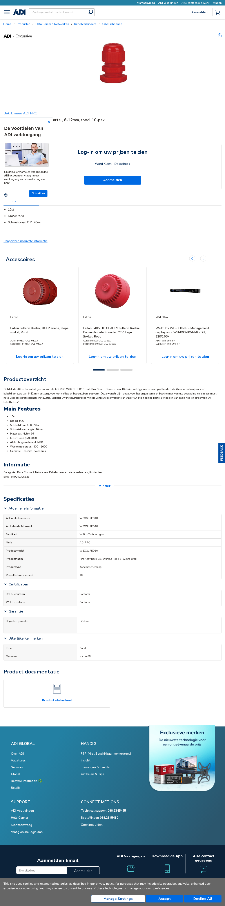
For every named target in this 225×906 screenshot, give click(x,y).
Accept (164, 898)
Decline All (202, 898)
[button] (221, 453)
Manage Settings (118, 898)
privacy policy (105, 884)
